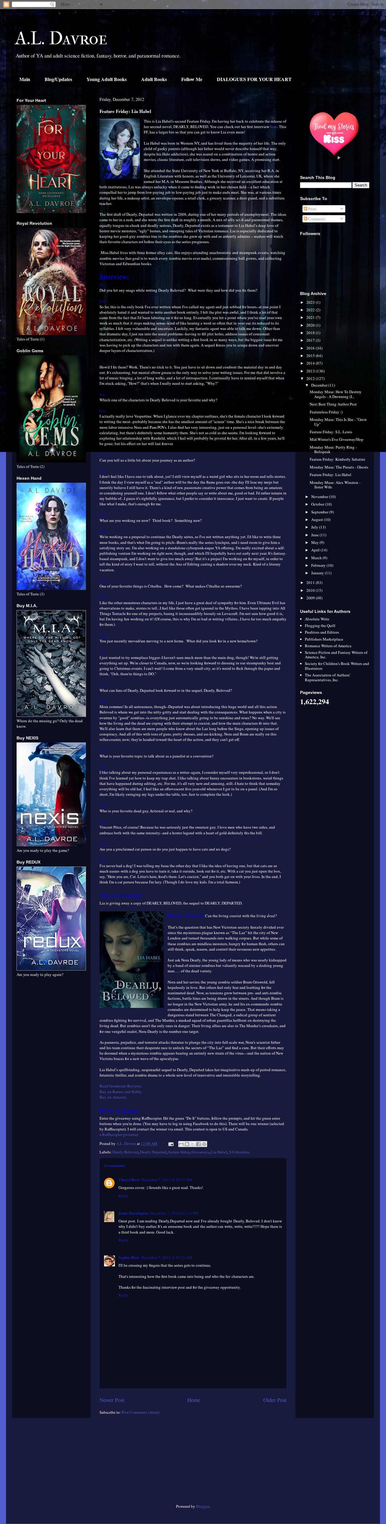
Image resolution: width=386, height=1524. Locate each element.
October (318, 504)
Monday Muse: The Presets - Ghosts (339, 467)
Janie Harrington (133, 1213)
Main (24, 79)
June (315, 535)
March (317, 557)
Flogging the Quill (320, 625)
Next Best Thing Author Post (333, 404)
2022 (311, 309)
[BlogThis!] (187, 1144)
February (319, 565)
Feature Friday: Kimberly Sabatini (337, 459)
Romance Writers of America (328, 645)
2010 (311, 590)
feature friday (179, 1152)
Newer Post (112, 1399)
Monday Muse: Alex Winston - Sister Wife (335, 485)
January (318, 572)
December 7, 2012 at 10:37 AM (166, 1179)
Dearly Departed (153, 1152)
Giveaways (200, 1152)
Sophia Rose (129, 1257)
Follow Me (191, 79)
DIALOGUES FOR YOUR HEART (254, 79)
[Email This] (181, 1144)
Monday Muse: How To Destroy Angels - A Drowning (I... (336, 394)
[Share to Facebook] (198, 1144)
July (315, 527)
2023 (311, 302)
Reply (123, 1195)
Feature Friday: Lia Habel (330, 474)
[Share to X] (193, 1144)
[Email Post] (170, 1143)
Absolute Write (317, 619)
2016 (311, 348)
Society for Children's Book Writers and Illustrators (337, 666)
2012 (311, 378)
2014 (311, 363)
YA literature (239, 1152)
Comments (316, 218)
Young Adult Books (107, 79)
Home (194, 1399)
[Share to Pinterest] (204, 1144)
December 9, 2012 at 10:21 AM (166, 1257)
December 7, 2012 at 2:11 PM (174, 1213)
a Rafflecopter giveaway (119, 1134)
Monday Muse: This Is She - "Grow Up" (338, 422)
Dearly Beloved (125, 1152)
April (316, 550)
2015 (311, 355)
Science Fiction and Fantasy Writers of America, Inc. (336, 655)
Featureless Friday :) (326, 412)
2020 (311, 325)
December (319, 385)
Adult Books (154, 79)
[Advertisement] (51, 1463)
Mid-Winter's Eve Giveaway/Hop (336, 439)
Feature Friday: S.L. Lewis (331, 431)
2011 (311, 582)
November (320, 496)
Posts (312, 209)
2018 (311, 332)
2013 (311, 371)
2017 (311, 340)
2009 (311, 598)
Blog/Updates (58, 79)
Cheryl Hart (129, 1179)
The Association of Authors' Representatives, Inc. (327, 677)
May (315, 542)
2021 (311, 317)
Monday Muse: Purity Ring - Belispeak (333, 449)
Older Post (274, 1399)
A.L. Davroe (61, 38)
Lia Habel (219, 1152)
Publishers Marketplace (324, 639)
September (320, 512)
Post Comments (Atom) (141, 1412)
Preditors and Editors (322, 632)
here (273, 126)
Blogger (202, 1506)
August (317, 519)
